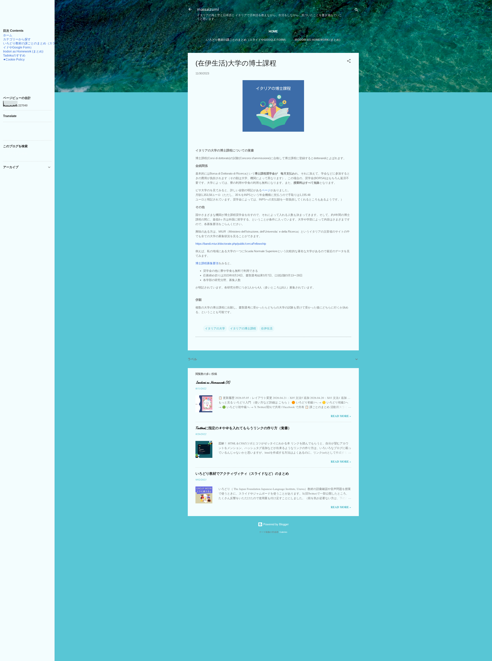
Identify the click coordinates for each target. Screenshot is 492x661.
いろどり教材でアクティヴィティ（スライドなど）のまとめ (242, 473)
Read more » (341, 416)
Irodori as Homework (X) (212, 382)
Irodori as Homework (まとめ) (317, 40)
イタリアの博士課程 (243, 328)
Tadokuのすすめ (14, 55)
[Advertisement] (200, 595)
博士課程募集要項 (207, 263)
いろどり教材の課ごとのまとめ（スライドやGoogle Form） (247, 40)
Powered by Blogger (276, 524)
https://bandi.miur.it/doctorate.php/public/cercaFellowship (230, 243)
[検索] (356, 10)
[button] (349, 62)
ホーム (7, 35)
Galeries (283, 532)
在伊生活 (267, 328)
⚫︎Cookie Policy (14, 59)
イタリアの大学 (215, 328)
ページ (266, 190)
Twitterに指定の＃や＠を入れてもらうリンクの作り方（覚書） (243, 428)
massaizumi (208, 9)
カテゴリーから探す (17, 39)
